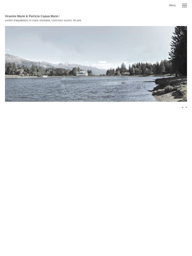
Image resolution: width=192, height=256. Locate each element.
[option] (96, 64)
